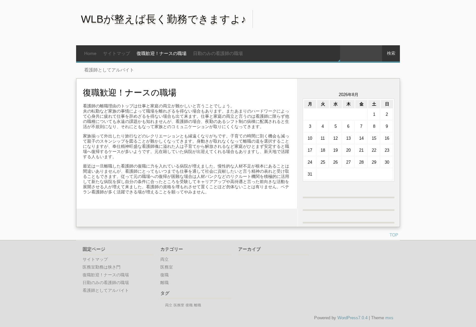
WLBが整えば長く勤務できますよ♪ (163, 19)
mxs (389, 317)
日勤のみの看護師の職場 (218, 53)
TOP (394, 235)
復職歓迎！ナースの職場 (162, 53)
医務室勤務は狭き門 (101, 267)
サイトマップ (116, 53)
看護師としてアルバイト (109, 69)
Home (90, 53)
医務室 (166, 267)
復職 (164, 274)
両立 (164, 259)
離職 (164, 282)
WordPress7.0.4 (352, 317)
